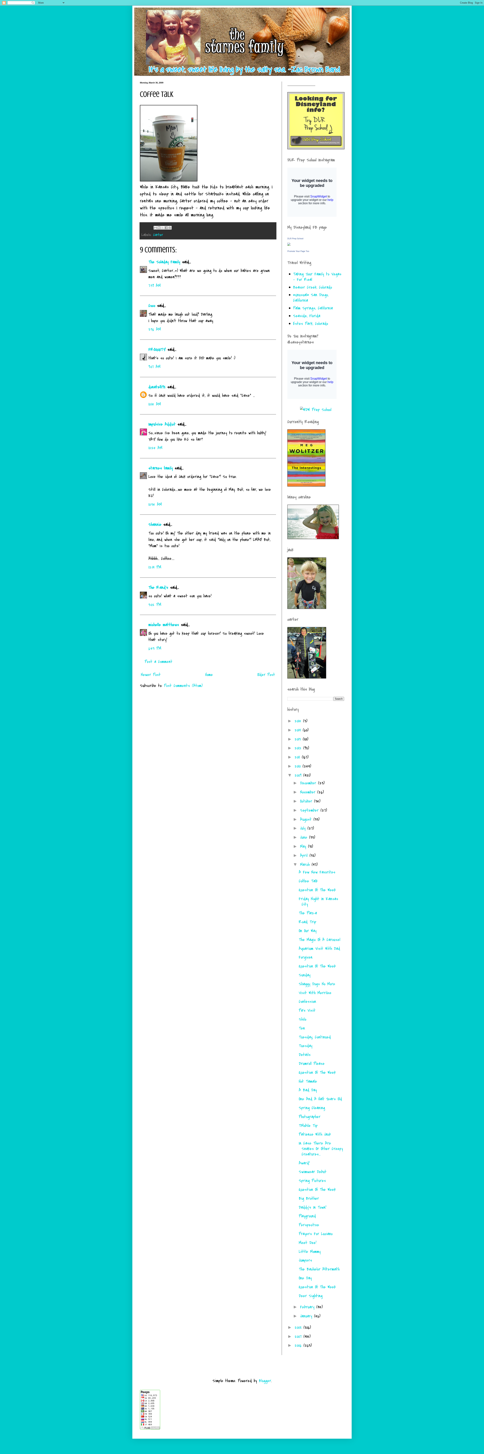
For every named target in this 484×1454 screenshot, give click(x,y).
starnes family (160, 468)
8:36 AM (154, 329)
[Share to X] (162, 228)
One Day (305, 1278)
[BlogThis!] (159, 228)
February (308, 1307)
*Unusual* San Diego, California (310, 297)
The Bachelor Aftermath (319, 1269)
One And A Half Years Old (320, 1099)
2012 (299, 748)
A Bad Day (308, 1090)
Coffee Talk (308, 881)
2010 (298, 766)
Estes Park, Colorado (310, 324)
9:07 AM (154, 367)
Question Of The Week (317, 890)
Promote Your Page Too (298, 251)
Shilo (302, 1019)
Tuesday (305, 1046)
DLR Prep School (295, 238)
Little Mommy (310, 1252)
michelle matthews (163, 625)
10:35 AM (155, 504)
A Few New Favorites (317, 872)
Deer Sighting (311, 1296)
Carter (158, 235)
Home (209, 675)
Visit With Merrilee (315, 993)
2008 (299, 1327)
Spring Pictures (312, 1181)
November (308, 792)
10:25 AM (155, 448)
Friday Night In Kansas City (318, 901)
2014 (299, 730)
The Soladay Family (164, 262)
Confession (307, 1002)
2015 (299, 721)
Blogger (265, 1381)
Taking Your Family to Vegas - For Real (317, 277)
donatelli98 (156, 387)
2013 (299, 739)
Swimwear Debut (313, 1172)
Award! (304, 1163)
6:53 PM (154, 648)
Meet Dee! (307, 1243)
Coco (151, 306)
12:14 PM (154, 567)
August (306, 819)
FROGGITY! (157, 350)
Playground (307, 1216)
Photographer (309, 1117)
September (310, 810)
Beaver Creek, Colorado (312, 287)
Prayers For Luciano (316, 1234)
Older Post (266, 675)
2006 (299, 1345)
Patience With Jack (315, 1134)
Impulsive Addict (162, 424)
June (304, 837)
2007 (299, 1337)
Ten (302, 1028)
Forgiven (306, 957)
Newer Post (151, 675)
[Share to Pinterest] (170, 228)
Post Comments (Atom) (183, 686)
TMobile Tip (308, 1126)
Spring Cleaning (312, 1108)
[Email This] (155, 228)
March (306, 865)
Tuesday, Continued (315, 1037)
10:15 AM (154, 404)
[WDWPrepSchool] (315, 410)
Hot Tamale (308, 1081)
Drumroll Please (312, 1064)
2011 (298, 757)
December (309, 783)
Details (305, 1055)
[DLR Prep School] (288, 244)
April (304, 856)
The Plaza (308, 913)
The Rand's (158, 587)
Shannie (154, 524)
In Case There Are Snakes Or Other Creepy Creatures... (321, 1148)
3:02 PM (154, 605)
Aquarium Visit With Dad (319, 949)
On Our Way (307, 931)
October (307, 801)
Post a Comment (158, 662)
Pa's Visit (307, 1010)
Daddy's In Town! (312, 1207)
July (303, 828)
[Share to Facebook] (166, 228)
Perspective (309, 1225)
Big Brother (309, 1198)
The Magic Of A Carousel (319, 940)
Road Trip (307, 922)
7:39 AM (154, 286)
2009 (299, 775)
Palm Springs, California (313, 308)
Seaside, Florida (306, 316)
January (307, 1316)
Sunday (304, 975)
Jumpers (305, 1260)
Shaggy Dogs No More (317, 984)
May (304, 846)
